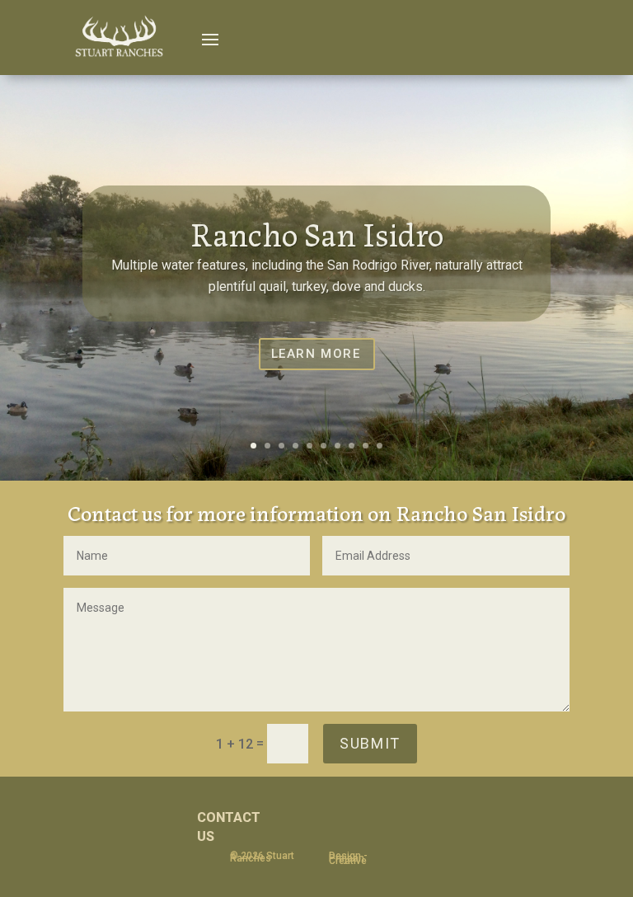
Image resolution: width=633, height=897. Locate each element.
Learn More (316, 353)
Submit (370, 743)
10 (379, 445)
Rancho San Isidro (316, 232)
